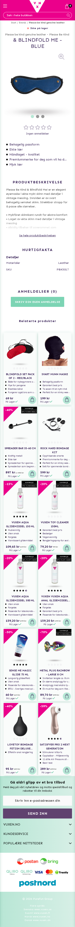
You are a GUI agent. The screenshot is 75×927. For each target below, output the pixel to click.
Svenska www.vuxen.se (38, 909)
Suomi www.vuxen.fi (37, 913)
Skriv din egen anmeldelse (37, 302)
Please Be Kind (59, 34)
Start (13, 22)
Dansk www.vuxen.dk (37, 920)
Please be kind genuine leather (47, 22)
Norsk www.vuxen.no (37, 916)
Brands (22, 22)
